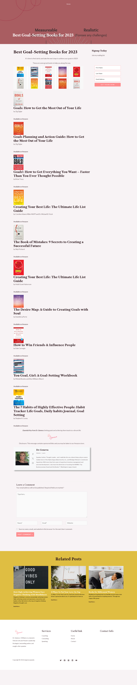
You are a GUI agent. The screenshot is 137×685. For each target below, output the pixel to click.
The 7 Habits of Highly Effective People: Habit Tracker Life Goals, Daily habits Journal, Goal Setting (49, 411)
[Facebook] (64, 660)
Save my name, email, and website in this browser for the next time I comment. (46, 529)
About (73, 638)
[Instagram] (68, 660)
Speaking (45, 641)
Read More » (17, 606)
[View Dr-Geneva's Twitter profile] (32, 458)
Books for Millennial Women (102, 592)
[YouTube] (76, 660)
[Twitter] (61, 660)
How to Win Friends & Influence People (44, 345)
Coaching (45, 636)
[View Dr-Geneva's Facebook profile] (32, 454)
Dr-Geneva (42, 450)
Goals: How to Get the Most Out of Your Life (47, 108)
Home (68, 4)
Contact (73, 641)
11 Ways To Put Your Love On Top (65, 592)
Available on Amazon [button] (21, 119)
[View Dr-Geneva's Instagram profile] (32, 462)
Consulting (45, 638)
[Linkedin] (72, 660)
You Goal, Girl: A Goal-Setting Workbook (45, 375)
